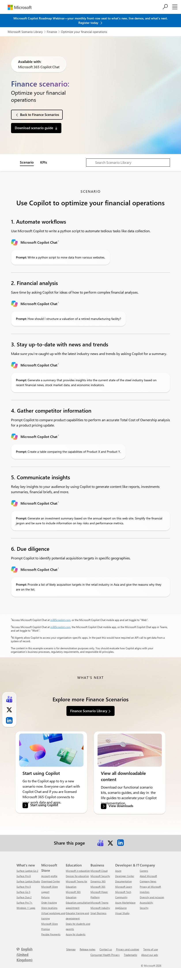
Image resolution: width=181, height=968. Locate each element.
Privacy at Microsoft (150, 886)
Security (144, 908)
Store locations (49, 908)
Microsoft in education (78, 870)
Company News (148, 881)
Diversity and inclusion (152, 897)
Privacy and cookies (127, 949)
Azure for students (75, 934)
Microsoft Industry (100, 908)
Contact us (106, 949)
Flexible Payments (50, 934)
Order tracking (49, 902)
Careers (144, 870)
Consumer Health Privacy (105, 955)
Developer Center (124, 876)
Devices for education (77, 876)
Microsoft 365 (97, 886)
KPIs (43, 162)
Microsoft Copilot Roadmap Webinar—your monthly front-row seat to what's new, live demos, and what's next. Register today (90, 20)
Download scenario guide (34, 128)
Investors (144, 892)
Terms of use (150, 949)
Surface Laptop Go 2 (27, 870)
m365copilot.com (60, 620)
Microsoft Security (100, 876)
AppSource (121, 908)
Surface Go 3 (23, 892)
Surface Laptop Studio (28, 881)
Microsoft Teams (99, 902)
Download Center (50, 881)
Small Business (98, 913)
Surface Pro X (24, 886)
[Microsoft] (19, 7)
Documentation (123, 881)
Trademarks (130, 955)
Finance (52, 32)
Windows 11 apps (26, 908)
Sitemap (70, 949)
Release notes (87, 949)
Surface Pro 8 (24, 876)
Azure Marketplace (125, 902)
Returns (45, 897)
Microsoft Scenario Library (25, 32)
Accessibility (146, 902)
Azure (118, 870)
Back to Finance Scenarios (39, 114)
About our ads (149, 955)
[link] (51, 750)
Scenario (27, 162)
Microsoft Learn (123, 886)
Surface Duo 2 (24, 897)
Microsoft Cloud (98, 870)
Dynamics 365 (98, 881)
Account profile (49, 876)
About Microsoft (148, 876)
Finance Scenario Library (88, 711)
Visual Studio (122, 913)
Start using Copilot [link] (44, 805)
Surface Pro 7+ (24, 902)
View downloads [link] (121, 806)
